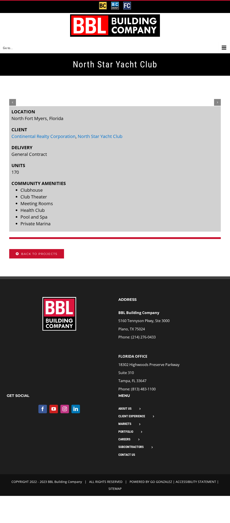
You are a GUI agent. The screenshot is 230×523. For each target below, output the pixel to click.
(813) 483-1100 (143, 389)
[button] (12, 102)
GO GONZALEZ (161, 482)
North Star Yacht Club (100, 136)
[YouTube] (53, 409)
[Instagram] (64, 409)
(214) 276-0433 (143, 337)
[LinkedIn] (75, 409)
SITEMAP (115, 488)
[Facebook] (42, 409)
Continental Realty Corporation (43, 136)
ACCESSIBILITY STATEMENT (195, 482)
